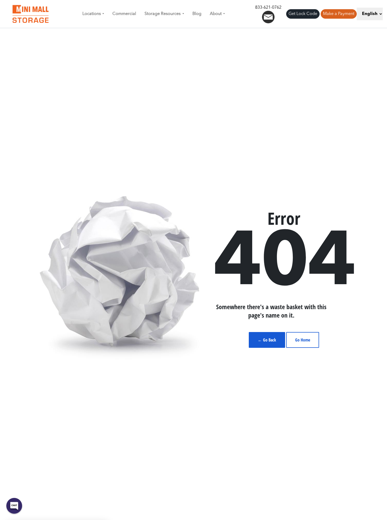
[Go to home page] (30, 14)
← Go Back (267, 340)
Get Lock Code (303, 14)
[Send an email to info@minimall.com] (268, 17)
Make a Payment (338, 14)
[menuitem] (93, 14)
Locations (91, 14)
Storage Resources (163, 14)
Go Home (302, 340)
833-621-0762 (268, 8)
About (216, 14)
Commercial (124, 14)
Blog (196, 14)
